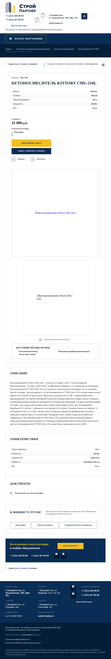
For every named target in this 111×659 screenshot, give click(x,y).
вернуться (23, 64)
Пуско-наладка (45, 525)
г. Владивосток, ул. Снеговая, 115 (48, 606)
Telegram (21, 159)
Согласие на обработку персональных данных (23, 643)
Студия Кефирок (26, 635)
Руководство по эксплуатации (29, 493)
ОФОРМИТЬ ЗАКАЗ (31, 143)
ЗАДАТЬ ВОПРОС (70, 546)
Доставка (20, 525)
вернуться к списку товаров (23, 568)
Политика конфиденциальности (17, 639)
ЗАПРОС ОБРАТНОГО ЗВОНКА (31, 151)
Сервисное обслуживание (78, 525)
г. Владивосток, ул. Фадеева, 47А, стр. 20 (49, 591)
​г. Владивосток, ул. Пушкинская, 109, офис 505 (17, 593)
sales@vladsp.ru (56, 23)
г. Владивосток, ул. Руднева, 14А (15, 606)
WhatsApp (41, 159)
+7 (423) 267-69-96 (14, 19)
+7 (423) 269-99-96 (14, 16)
